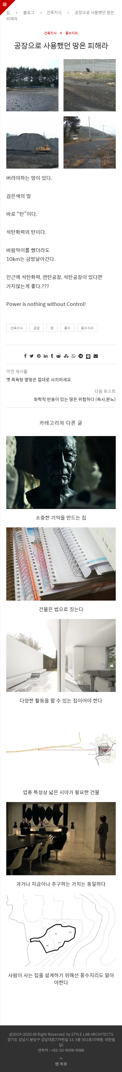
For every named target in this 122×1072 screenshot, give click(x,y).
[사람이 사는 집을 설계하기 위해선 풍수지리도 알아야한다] (61, 930)
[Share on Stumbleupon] (66, 355)
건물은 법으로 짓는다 (61, 609)
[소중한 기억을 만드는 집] (61, 472)
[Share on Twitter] (32, 355)
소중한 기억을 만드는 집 (61, 517)
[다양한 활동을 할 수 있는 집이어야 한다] (61, 655)
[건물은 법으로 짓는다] (61, 563)
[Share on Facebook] (25, 355)
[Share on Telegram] (81, 355)
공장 (36, 328)
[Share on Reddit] (58, 355)
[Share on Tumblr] (52, 355)
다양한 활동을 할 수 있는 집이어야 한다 (61, 700)
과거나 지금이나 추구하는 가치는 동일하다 (61, 884)
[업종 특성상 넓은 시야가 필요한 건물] (61, 747)
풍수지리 (71, 33)
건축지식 (54, 12)
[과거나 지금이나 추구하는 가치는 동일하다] (61, 838)
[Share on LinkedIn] (46, 355)
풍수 (67, 328)
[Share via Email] (96, 355)
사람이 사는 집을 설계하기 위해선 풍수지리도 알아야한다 (61, 978)
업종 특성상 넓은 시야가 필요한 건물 (61, 792)
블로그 (28, 12)
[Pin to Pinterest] (39, 355)
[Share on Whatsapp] (73, 355)
